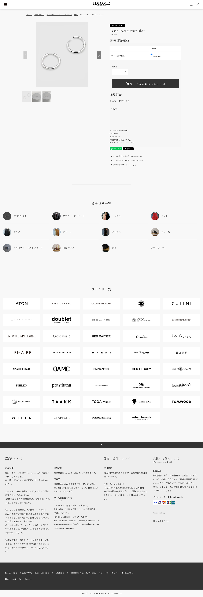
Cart (20, 579)
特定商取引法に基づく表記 (83, 573)
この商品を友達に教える (127, 156)
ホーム (29, 15)
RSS (124, 573)
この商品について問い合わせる (128, 161)
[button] (99, 55)
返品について (115, 137)
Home (8, 573)
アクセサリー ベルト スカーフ (59, 15)
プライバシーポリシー (109, 573)
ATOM (130, 573)
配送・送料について (44, 573)
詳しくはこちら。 (161, 521)
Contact (28, 579)
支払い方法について (22, 573)
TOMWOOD (39, 15)
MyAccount (10, 579)
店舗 (76, 15)
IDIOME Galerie (117, 25)
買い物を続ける (124, 165)
